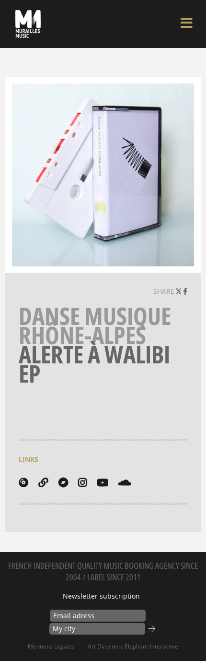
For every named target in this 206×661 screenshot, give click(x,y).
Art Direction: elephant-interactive (133, 646)
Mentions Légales (51, 646)
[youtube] (102, 482)
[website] (43, 482)
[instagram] (82, 482)
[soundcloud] (124, 482)
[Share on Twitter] (179, 291)
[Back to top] (188, 634)
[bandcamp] (63, 482)
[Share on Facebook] (185, 291)
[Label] (23, 482)
